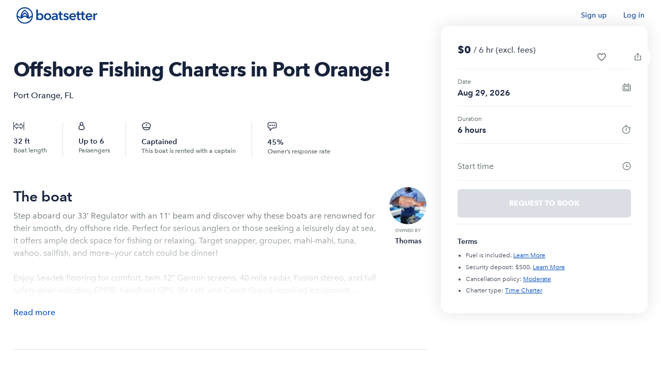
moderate (537, 279)
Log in (633, 15)
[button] (602, 57)
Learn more (529, 255)
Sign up (594, 15)
